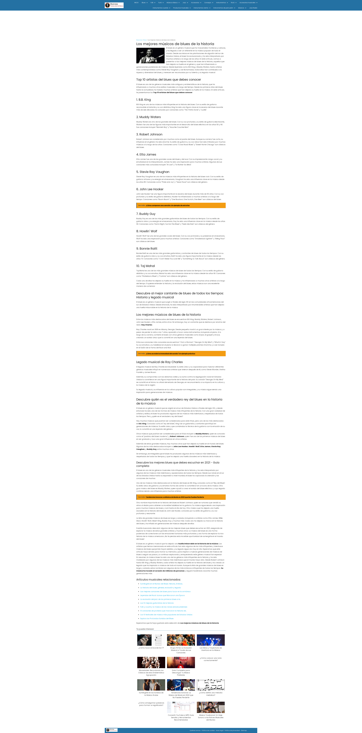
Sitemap (244, 730)
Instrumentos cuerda (160, 8)
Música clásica (172, 3)
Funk (160, 3)
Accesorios (195, 3)
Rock (232, 3)
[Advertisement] (181, 25)
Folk (152, 3)
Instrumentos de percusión (223, 8)
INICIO (136, 3)
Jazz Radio (253, 8)
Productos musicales (181, 8)
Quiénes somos (195, 730)
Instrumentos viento (201, 8)
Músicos (241, 8)
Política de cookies (208, 730)
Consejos (207, 3)
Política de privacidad (232, 730)
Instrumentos (221, 3)
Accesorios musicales (247, 3)
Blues (144, 3)
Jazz (184, 3)
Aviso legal (219, 730)
